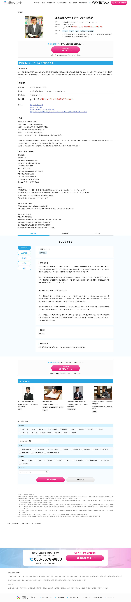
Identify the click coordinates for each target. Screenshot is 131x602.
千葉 (52, 576)
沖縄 (83, 580)
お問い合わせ (110, 597)
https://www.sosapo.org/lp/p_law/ (42, 109)
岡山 (22, 580)
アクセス (97, 233)
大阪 (107, 576)
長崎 (62, 580)
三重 (79, 576)
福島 (34, 576)
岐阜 (76, 576)
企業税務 (24, 253)
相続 (24, 268)
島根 (34, 580)
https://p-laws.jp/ (36, 105)
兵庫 (115, 576)
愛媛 (46, 580)
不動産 (24, 263)
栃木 (60, 576)
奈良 (9, 580)
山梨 (87, 576)
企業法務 (24, 248)
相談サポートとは (39, 3)
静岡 (71, 576)
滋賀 (119, 576)
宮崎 (74, 580)
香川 (42, 580)
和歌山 (14, 580)
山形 (30, 576)
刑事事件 (94, 588)
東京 (38, 576)
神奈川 (43, 576)
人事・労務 (70, 588)
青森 (15, 576)
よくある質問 (73, 3)
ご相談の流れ (51, 3)
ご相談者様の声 (61, 3)
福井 (95, 576)
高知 (50, 580)
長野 (83, 576)
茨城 (56, 576)
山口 (27, 580)
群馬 (64, 576)
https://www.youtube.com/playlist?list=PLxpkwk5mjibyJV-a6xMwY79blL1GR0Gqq (58, 112)
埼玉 (48, 576)
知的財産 (77, 588)
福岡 (54, 580)
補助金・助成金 (86, 588)
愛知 (68, 576)
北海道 (10, 576)
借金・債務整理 (30, 588)
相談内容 (33, 233)
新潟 (91, 576)
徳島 (38, 580)
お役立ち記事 (83, 3)
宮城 (22, 576)
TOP (9, 524)
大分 (70, 580)
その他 (24, 258)
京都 (111, 576)
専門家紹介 (65, 233)
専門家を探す (16, 524)
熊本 (66, 580)
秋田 (27, 576)
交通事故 (22, 588)
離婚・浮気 (11, 588)
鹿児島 (79, 580)
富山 (99, 576)
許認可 (100, 588)
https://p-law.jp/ (36, 107)
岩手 (19, 576)
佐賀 (58, 580)
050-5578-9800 (100, 3)
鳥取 (30, 580)
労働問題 (39, 588)
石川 (103, 576)
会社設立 (63, 588)
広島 (19, 580)
